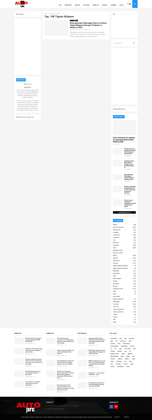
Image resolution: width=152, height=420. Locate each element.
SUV (125, 361)
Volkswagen (120, 366)
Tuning (115, 314)
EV (111, 348)
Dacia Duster (126, 343)
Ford (120, 348)
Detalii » (127, 417)
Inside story (116, 260)
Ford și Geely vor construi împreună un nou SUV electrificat (32, 383)
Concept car (116, 235)
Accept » (117, 417)
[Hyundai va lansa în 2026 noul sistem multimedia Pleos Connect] (51, 353)
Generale (72, 20)
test (112, 364)
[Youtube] (130, 4)
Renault (127, 358)
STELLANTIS (119, 361)
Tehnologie (116, 301)
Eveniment (116, 245)
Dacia (118, 343)
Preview (115, 281)
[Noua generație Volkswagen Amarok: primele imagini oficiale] (117, 177)
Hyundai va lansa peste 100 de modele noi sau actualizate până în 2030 (34, 350)
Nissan (128, 356)
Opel (133, 356)
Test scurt (116, 306)
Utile (114, 319)
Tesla (130, 361)
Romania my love (118, 289)
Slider (114, 291)
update (112, 366)
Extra (121, 5)
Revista (115, 286)
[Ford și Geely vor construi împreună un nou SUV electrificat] (19, 384)
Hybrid (115, 255)
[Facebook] (128, 4)
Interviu (104, 5)
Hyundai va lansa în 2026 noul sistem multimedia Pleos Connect (65, 352)
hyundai (113, 351)
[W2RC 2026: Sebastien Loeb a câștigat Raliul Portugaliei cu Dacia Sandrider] (82, 353)
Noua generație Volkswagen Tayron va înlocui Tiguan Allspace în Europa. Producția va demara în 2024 (88, 25)
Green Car (17, 333)
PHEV (114, 276)
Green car (96, 5)
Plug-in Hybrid (117, 278)
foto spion (127, 348)
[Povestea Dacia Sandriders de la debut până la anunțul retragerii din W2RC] (82, 385)
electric (132, 346)
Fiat (115, 348)
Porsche (120, 358)
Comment (113, 5)
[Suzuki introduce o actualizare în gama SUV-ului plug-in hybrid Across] (117, 151)
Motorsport (116, 273)
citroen (113, 343)
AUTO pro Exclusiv (118, 227)
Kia (130, 351)
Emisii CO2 (116, 242)
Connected (116, 237)
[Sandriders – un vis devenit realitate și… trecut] (82, 375)
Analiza (77, 5)
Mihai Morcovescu (75, 29)
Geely (134, 348)
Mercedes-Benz (114, 356)
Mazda (123, 353)
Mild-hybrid (116, 271)
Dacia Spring (124, 346)
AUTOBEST (131, 338)
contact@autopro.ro (58, 409)
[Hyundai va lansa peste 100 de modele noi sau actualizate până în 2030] (117, 163)
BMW (112, 341)
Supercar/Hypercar (118, 299)
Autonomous (117, 230)
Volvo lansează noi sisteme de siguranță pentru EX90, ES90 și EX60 (124, 140)
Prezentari (68, 5)
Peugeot (113, 358)
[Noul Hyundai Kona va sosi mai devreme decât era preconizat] (19, 374)
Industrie (115, 258)
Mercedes (130, 353)
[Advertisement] (27, 46)
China (129, 341)
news (122, 356)
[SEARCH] (134, 43)
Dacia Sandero (114, 346)
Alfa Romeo (114, 338)
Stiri (60, 5)
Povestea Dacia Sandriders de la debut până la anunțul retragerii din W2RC (96, 384)
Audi (125, 338)
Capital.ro (123, 341)
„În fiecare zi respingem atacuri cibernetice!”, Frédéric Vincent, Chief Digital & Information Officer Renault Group (65, 374)
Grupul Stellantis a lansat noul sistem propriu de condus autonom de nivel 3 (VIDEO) (65, 362)
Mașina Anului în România (120, 265)
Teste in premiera (118, 312)
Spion (114, 294)
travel (132, 364)
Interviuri (115, 263)
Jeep (125, 351)
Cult (114, 240)
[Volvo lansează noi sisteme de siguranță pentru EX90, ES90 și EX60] (124, 127)
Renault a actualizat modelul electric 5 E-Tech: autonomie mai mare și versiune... (130, 190)
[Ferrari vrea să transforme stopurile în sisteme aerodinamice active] (117, 202)
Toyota (126, 364)
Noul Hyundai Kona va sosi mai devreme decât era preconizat (33, 373)
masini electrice (115, 353)
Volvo (128, 366)
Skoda (133, 358)
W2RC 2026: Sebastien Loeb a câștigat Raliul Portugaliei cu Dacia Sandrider (97, 352)
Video (114, 322)
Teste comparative (118, 309)
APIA (120, 338)
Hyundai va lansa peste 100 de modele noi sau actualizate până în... (129, 164)
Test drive (86, 5)
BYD (116, 341)
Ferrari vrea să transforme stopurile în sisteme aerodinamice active (130, 203)
